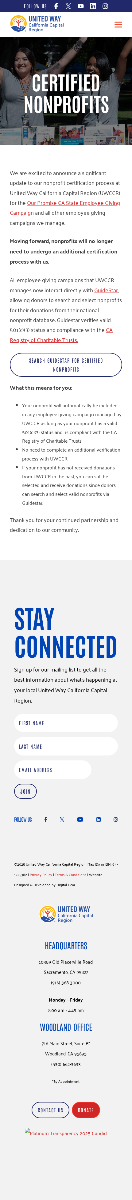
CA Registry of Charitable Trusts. (61, 334)
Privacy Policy (41, 874)
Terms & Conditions (70, 874)
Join (25, 791)
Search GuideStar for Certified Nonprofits (66, 364)
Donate (86, 1110)
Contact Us (50, 1110)
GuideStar (106, 290)
